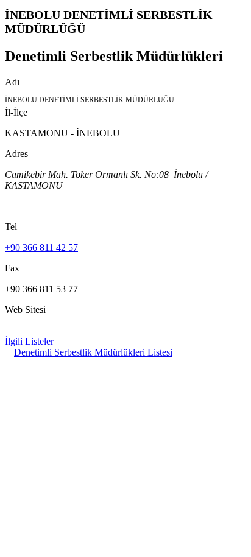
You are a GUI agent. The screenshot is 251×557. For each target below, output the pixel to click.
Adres (16, 154)
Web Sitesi (25, 309)
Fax (12, 268)
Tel (11, 227)
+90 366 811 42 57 (41, 247)
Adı (12, 82)
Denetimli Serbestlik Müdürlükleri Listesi (93, 352)
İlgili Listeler (29, 341)
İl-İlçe (16, 112)
